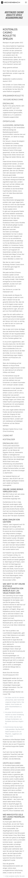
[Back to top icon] (24, 874)
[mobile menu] (26, 2)
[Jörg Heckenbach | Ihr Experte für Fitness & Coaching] (12, 2)
